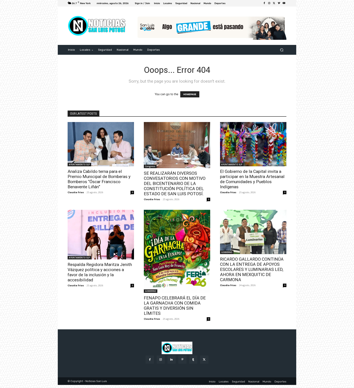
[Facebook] (264, 3)
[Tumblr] (193, 360)
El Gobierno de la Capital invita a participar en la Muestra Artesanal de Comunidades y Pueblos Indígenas (252, 179)
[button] (281, 50)
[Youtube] (283, 3)
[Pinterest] (182, 360)
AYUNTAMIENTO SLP (79, 164)
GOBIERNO (150, 291)
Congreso (150, 166)
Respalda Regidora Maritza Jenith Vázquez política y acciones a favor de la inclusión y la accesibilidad (100, 272)
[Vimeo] (279, 3)
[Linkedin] (172, 360)
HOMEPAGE (189, 94)
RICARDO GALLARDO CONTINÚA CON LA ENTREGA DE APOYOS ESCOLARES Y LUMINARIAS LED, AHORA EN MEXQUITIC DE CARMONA (252, 269)
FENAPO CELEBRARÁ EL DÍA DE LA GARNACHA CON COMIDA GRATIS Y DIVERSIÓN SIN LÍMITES (175, 306)
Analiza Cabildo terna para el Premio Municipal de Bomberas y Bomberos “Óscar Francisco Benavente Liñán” (99, 179)
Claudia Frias (76, 192)
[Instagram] (269, 3)
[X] (274, 3)
